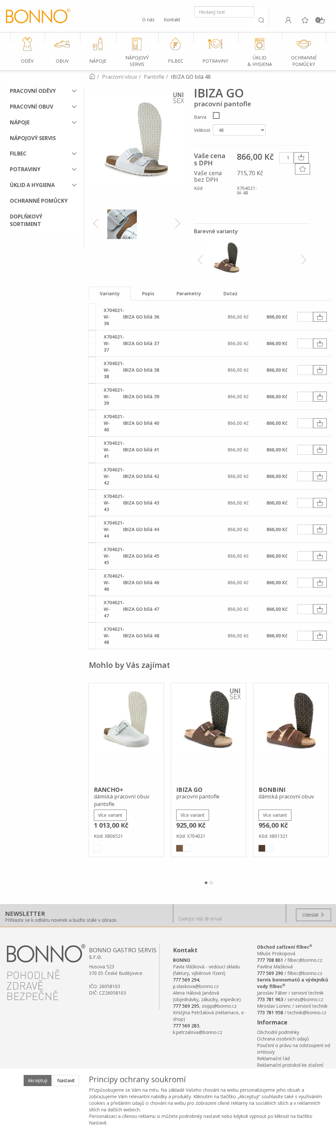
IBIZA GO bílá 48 (141, 635)
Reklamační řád (273, 1058)
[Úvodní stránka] (92, 76)
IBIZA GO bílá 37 (141, 343)
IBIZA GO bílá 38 (141, 370)
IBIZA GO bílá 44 (141, 529)
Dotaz (230, 293)
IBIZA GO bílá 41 (141, 449)
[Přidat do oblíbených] (302, 169)
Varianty (110, 293)
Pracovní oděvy (33, 90)
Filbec (18, 153)
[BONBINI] (291, 732)
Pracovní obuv (31, 106)
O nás (148, 19)
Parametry (189, 293)
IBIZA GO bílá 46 (141, 582)
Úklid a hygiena (32, 185)
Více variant (110, 815)
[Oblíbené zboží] (305, 20)
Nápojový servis (33, 138)
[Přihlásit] (288, 20)
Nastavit (66, 1080)
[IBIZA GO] (208, 732)
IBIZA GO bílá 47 (141, 609)
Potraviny (25, 169)
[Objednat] (320, 317)
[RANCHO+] (126, 732)
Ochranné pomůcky (39, 200)
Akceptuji (37, 1080)
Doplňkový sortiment (26, 220)
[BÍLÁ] (216, 115)
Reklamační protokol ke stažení (290, 1065)
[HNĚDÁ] (179, 848)
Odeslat (311, 915)
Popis (148, 293)
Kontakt (172, 19)
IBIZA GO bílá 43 (141, 503)
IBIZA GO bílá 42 (141, 476)
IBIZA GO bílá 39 (141, 396)
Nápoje (20, 122)
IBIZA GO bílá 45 (141, 556)
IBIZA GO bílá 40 (141, 423)
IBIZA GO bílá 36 (141, 317)
